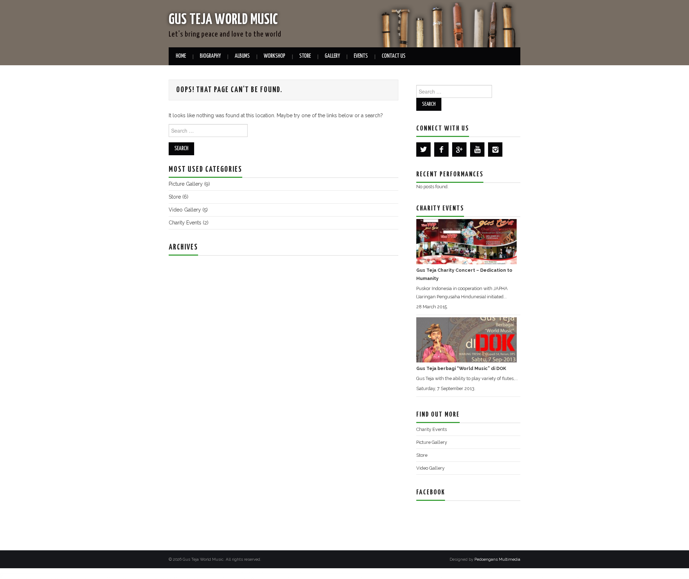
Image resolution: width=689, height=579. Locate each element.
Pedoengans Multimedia (497, 559)
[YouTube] (477, 149)
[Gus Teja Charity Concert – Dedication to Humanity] (466, 241)
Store (305, 56)
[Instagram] (495, 149)
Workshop (274, 56)
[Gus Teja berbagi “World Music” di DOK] (466, 339)
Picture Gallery (186, 184)
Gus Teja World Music (223, 20)
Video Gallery (185, 210)
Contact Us (394, 56)
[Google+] (459, 149)
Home (181, 56)
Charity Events (185, 223)
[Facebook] (441, 149)
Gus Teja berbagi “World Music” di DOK (461, 368)
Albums (242, 56)
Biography (210, 56)
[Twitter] (423, 149)
